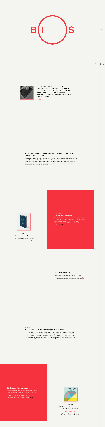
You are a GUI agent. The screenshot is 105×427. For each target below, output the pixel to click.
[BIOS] (52, 30)
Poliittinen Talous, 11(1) (70, 411)
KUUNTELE (61, 224)
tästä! (83, 278)
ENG (102, 29)
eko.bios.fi (31, 397)
